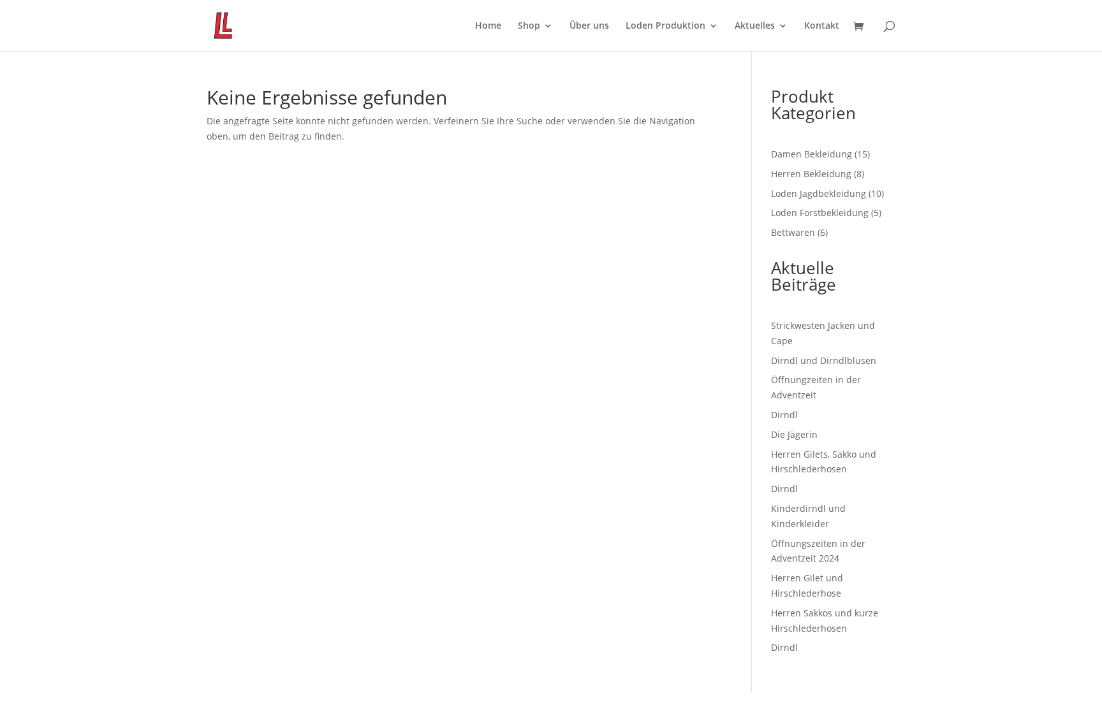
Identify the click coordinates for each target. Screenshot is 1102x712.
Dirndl (784, 415)
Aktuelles (755, 26)
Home (488, 26)
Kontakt (821, 26)
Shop (529, 26)
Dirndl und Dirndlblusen (823, 360)
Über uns (589, 26)
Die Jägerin (794, 434)
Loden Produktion (665, 26)
